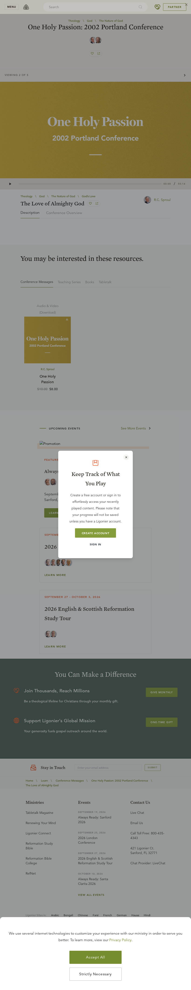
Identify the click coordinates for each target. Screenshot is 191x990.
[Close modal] (126, 457)
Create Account (95, 533)
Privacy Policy (120, 940)
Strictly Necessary (95, 974)
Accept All (95, 957)
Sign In (95, 544)
